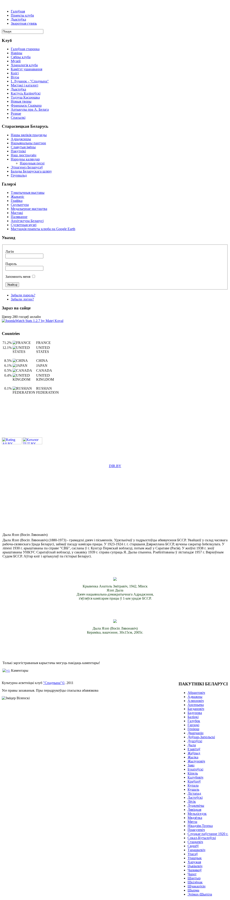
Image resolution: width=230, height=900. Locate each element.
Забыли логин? (22, 299)
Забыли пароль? (23, 295)
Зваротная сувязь (24, 23)
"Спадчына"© (54, 683)
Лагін (9, 251)
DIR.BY (115, 466)
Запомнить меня (17, 276)
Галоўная (18, 11)
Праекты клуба (22, 15)
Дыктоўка (18, 19)
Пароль (11, 264)
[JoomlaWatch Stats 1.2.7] (32, 321)
